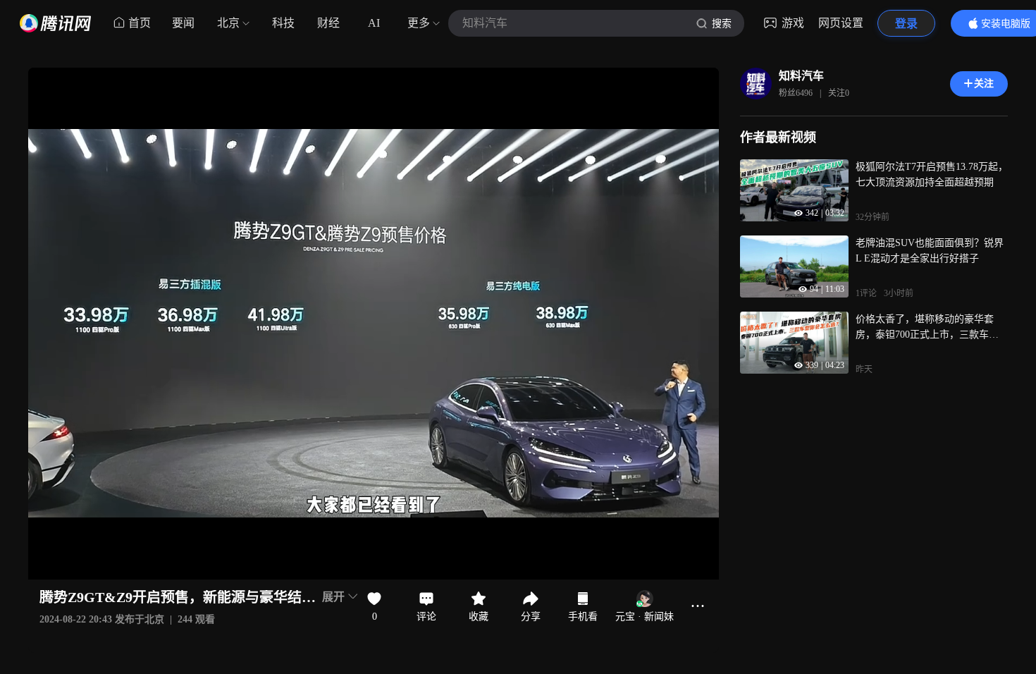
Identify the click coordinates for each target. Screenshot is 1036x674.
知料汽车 (801, 76)
